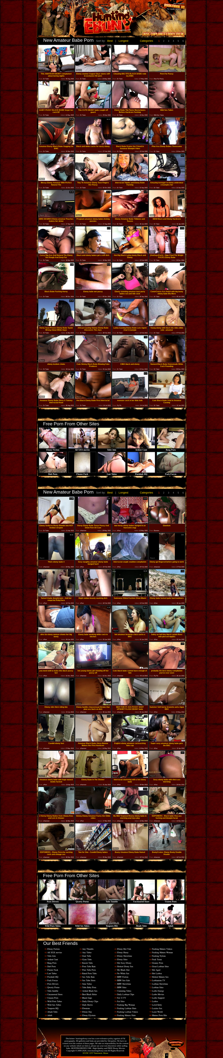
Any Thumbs (87, 948)
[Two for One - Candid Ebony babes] (93, 849)
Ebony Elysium (89, 1015)
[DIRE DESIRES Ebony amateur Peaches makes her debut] (56, 216)
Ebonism (86, 1008)
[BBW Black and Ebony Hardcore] (167, 216)
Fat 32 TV (121, 997)
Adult (170, 926)
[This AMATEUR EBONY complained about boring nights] (56, 71)
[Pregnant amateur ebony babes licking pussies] (93, 216)
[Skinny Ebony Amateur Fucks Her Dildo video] (93, 813)
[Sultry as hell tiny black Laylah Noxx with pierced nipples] (167, 632)
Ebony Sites (122, 959)
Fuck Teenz (157, 959)
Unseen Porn (171, 902)
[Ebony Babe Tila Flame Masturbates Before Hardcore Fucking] (130, 107)
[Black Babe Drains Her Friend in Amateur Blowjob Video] (130, 143)
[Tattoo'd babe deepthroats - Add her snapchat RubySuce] (56, 595)
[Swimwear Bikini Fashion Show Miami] (130, 595)
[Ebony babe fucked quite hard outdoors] (167, 595)
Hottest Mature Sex (160, 976)
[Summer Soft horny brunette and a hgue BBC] (167, 704)
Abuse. (106, 1053)
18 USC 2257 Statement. (93, 1053)
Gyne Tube (87, 959)
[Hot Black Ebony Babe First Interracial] (93, 398)
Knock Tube (87, 962)
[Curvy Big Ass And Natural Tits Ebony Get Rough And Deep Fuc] (56, 252)
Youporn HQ (112, 926)
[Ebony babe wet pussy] (93, 289)
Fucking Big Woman (126, 1004)
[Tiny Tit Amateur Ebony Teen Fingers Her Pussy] (93, 180)
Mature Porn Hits (159, 1015)
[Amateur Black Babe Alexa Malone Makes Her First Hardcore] (93, 740)
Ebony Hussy (122, 952)
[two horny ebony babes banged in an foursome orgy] (130, 523)
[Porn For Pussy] (167, 71)
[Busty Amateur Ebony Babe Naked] (130, 849)
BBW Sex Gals (123, 980)
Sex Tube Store (88, 980)
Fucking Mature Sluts (126, 1015)
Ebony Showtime (124, 955)
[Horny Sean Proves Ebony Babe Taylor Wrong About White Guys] (56, 325)
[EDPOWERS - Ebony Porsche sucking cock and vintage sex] (56, 849)
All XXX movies (82, 450)
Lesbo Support (158, 997)
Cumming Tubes (124, 990)
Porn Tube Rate (89, 966)
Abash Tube (141, 926)
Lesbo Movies (158, 994)
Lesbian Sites (157, 987)
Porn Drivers (53, 902)
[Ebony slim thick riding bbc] (56, 704)
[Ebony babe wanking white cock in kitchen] (93, 632)
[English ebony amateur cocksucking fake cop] (130, 740)
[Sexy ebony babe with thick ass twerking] (167, 777)
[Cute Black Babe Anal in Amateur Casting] (167, 398)
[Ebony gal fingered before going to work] (167, 559)
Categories (146, 40)
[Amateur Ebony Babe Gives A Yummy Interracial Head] (56, 398)
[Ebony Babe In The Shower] (93, 777)
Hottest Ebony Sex (125, 966)
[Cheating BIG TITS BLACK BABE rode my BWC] (130, 71)
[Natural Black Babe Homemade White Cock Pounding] (167, 361)
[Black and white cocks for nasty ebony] (93, 143)
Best (110, 40)
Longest (123, 40)
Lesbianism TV (158, 980)
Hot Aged (156, 969)
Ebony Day (87, 1011)
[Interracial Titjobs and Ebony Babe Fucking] (130, 180)
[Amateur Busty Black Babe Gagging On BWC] (56, 143)
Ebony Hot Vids (124, 948)
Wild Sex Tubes (82, 926)
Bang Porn (171, 450)
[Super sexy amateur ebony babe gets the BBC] (167, 740)
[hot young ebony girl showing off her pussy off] (93, 668)
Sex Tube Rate (88, 976)
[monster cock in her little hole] (130, 398)
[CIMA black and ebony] (130, 361)
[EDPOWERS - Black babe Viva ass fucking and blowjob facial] (167, 813)
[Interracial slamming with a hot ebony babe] (130, 777)
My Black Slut (123, 969)
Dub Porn (52, 474)
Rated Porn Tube (89, 973)
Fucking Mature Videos (162, 948)
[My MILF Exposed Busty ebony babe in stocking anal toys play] (130, 813)
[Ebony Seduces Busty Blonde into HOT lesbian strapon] (56, 523)
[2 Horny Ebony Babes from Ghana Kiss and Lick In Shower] (56, 813)
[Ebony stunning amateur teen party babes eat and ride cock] (130, 289)
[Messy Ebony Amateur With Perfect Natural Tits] (56, 180)
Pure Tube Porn (89, 969)
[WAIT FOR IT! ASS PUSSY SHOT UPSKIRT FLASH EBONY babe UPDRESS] (130, 704)
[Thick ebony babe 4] (56, 559)
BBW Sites (121, 987)
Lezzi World (157, 1011)
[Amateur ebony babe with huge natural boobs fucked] (56, 777)
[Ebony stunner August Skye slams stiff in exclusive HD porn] (93, 71)
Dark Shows (87, 1004)
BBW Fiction (122, 976)
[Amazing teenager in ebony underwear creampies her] (167, 180)
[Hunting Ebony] (90, 23)
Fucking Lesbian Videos (127, 1011)
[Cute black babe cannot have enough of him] (130, 668)
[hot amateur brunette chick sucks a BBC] (130, 632)
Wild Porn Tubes (53, 926)
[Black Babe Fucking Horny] (56, 289)
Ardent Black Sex (89, 990)
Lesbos (155, 1001)
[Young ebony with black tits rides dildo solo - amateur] (167, 325)
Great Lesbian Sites (160, 966)
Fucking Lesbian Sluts (126, 1008)
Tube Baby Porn (89, 987)
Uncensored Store (141, 902)
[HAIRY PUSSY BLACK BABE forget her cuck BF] (56, 107)
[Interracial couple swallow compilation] (130, 559)
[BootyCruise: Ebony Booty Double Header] (167, 849)
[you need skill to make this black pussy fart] (56, 668)
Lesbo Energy (158, 990)
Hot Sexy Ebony (124, 962)
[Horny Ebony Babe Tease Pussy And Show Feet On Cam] (93, 523)
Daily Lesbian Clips (125, 994)
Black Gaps (87, 997)
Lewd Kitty (157, 1004)
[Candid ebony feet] (56, 740)
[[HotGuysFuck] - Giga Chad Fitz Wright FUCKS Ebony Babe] (167, 252)
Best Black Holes (89, 994)
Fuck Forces (170, 474)
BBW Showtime (124, 983)
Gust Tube (86, 955)
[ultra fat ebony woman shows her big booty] (56, 632)
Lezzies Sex (157, 1008)
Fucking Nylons (159, 955)
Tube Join (111, 450)
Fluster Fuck (82, 474)
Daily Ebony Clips (90, 1001)
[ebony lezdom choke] (56, 361)
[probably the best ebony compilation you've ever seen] (167, 668)
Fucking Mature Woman (162, 952)
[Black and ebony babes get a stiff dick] (93, 252)
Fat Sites (121, 1001)
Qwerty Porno (82, 902)
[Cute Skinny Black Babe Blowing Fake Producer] (93, 361)
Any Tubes (86, 952)
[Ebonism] (167, 523)
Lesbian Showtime (160, 983)
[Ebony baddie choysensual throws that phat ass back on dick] (93, 704)
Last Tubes (112, 474)
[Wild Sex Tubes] (167, 107)
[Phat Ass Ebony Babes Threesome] (167, 143)
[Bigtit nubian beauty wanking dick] (93, 595)
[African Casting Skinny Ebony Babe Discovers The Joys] (93, 325)
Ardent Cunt (141, 450)
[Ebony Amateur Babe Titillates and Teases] (130, 216)
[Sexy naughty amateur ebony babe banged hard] (93, 559)
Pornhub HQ (141, 474)
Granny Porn (157, 962)
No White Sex (123, 973)
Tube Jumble (112, 902)
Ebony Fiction (52, 450)
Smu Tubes (87, 983)
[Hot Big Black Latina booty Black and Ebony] (130, 252)
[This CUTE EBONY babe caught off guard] (93, 107)
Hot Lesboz (157, 973)
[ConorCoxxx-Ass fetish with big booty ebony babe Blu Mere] (167, 289)
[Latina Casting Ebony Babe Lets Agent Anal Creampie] (130, 325)
